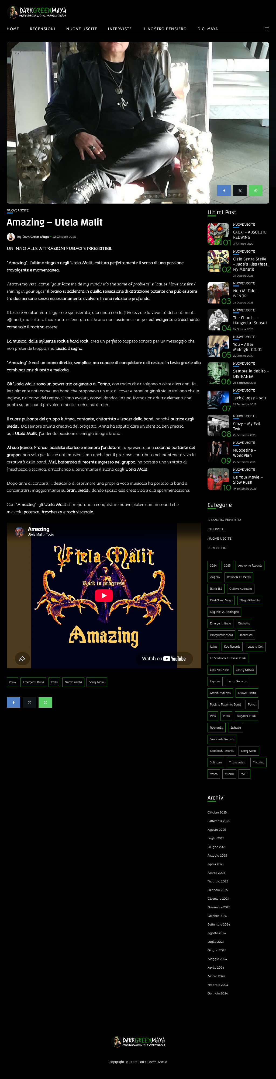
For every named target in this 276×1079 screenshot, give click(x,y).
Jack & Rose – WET (250, 398)
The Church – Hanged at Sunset (250, 320)
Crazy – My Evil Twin (246, 426)
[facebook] (224, 190)
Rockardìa (216, 727)
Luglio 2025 (216, 838)
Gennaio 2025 (218, 890)
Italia (54, 682)
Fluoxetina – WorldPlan (244, 452)
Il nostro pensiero (165, 28)
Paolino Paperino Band (225, 704)
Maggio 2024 (217, 959)
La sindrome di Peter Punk (228, 658)
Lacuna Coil (255, 646)
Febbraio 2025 (218, 881)
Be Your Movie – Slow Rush (248, 479)
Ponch (252, 704)
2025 (227, 565)
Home (13, 28)
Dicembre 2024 (218, 898)
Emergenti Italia (33, 682)
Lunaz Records (237, 681)
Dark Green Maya (35, 237)
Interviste (120, 28)
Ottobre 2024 (217, 916)
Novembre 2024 (219, 907)
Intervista (246, 635)
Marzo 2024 (216, 976)
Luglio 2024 (216, 942)
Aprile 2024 (216, 967)
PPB (213, 716)
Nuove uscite (81, 28)
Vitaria (229, 774)
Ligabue (215, 681)
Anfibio (215, 577)
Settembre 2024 (219, 924)
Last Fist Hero (219, 670)
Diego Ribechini (250, 600)
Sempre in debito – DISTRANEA (251, 373)
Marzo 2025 (216, 873)
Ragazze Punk (246, 716)
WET (244, 774)
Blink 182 (216, 589)
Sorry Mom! (97, 682)
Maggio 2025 (217, 855)
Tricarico (258, 762)
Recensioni (43, 28)
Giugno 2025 (217, 847)
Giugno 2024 (217, 950)
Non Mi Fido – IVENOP (246, 293)
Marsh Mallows (220, 693)
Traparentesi (237, 762)
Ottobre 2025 (217, 812)
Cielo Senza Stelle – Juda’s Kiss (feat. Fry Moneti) (250, 264)
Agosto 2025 (217, 829)
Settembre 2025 (219, 821)
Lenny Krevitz (245, 670)
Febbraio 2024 (218, 985)
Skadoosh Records (222, 751)
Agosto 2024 (217, 933)
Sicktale (235, 727)
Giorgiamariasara (221, 635)
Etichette (244, 623)
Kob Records (232, 646)
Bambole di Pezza (239, 577)
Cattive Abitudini (240, 589)
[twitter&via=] (240, 190)
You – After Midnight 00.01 (247, 347)
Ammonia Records (250, 565)
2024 (12, 682)
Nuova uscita (73, 682)
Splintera (216, 762)
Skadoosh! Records (222, 739)
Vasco (214, 774)
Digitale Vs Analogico (224, 612)
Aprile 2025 (216, 864)
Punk (226, 716)
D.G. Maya (208, 28)
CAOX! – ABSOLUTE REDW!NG (249, 234)
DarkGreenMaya (221, 600)
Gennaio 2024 (218, 993)
